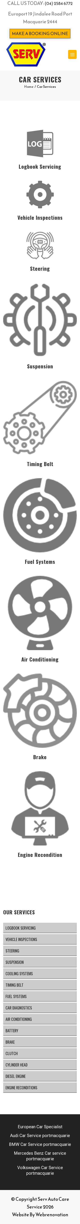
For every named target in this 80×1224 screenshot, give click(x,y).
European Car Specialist (40, 1126)
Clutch (12, 1053)
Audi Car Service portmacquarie (40, 1135)
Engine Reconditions (21, 1087)
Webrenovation (51, 1214)
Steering (12, 951)
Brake (10, 1042)
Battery (12, 1030)
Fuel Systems (16, 996)
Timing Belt (14, 985)
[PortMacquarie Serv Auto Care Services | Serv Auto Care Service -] (25, 54)
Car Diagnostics (19, 1008)
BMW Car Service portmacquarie (40, 1144)
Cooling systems (19, 973)
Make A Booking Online (40, 33)
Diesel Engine (16, 1076)
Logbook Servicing (21, 928)
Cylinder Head (17, 1065)
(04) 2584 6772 (59, 3)
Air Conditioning (19, 1019)
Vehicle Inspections (21, 939)
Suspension (15, 962)
